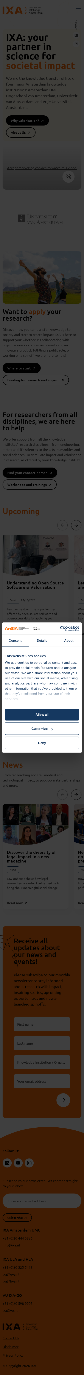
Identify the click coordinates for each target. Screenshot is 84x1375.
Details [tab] (42, 640)
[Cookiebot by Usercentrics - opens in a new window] (60, 628)
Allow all (42, 714)
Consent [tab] (15, 640)
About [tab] (69, 640)
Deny (42, 743)
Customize (39, 728)
